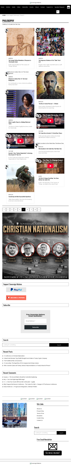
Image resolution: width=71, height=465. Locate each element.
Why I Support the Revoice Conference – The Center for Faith (20, 384)
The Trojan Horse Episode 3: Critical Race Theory (50, 133)
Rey (5, 379)
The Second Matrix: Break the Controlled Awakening (23, 377)
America (11, 58)
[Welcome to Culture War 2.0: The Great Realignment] (20, 72)
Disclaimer (39, 415)
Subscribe (35, 327)
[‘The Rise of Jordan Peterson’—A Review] (50, 85)
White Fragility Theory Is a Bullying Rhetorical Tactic (19, 123)
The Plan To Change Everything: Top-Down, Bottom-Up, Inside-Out (49, 179)
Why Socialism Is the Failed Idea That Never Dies (50, 149)
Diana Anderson (8, 386)
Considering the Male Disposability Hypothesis (20, 196)
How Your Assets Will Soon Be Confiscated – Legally (21, 382)
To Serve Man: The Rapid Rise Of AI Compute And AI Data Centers (21, 363)
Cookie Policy (40, 418)
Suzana (6, 377)
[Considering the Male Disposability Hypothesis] (20, 178)
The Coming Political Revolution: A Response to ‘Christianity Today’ (20, 61)
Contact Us (40, 420)
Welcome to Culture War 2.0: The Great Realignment (18, 79)
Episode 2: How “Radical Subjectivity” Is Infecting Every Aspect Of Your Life (20, 154)
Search (59, 345)
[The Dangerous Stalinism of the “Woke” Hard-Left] (50, 41)
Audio (40, 176)
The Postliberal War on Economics (13, 360)
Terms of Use (40, 413)
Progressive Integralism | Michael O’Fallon (25, 386)
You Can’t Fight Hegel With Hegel (16, 379)
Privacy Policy (40, 411)
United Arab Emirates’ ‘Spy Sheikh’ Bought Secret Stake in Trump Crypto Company (25, 358)
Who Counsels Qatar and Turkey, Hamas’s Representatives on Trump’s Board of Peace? (27, 365)
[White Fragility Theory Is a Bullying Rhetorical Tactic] (20, 103)
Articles (41, 101)
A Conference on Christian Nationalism (14, 356)
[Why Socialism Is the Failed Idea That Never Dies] (50, 143)
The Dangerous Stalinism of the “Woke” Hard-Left (50, 61)
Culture (41, 131)
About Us (39, 409)
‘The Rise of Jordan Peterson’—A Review (48, 104)
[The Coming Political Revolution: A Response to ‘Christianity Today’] (20, 41)
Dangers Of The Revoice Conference (47, 384)
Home (4, 15)
